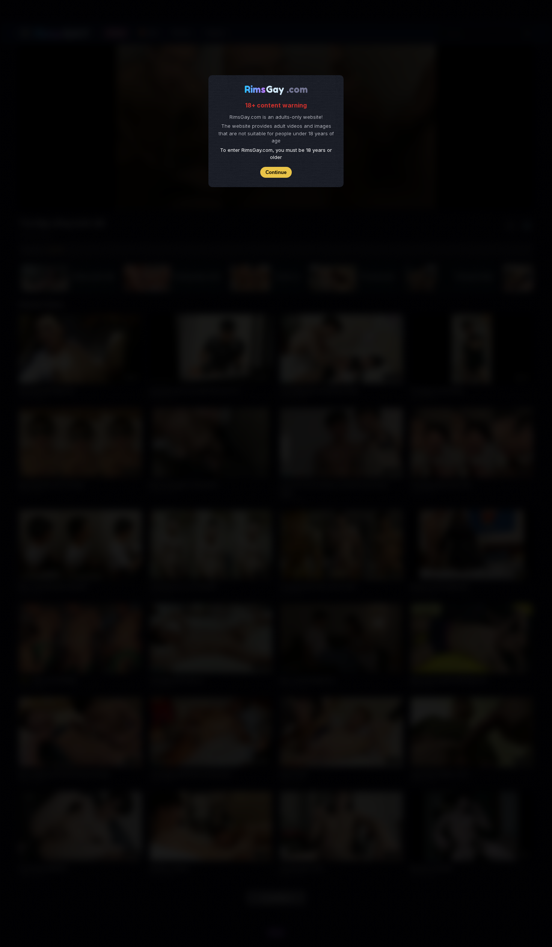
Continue (276, 172)
